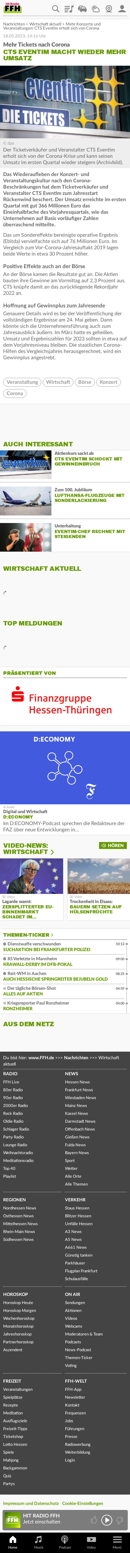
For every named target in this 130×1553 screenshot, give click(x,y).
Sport (70, 1161)
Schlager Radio (16, 1129)
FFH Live (11, 1082)
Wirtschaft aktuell (45, 24)
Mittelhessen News (20, 1224)
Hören (116, 846)
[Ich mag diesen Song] (94, 1520)
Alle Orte (73, 1177)
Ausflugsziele (15, 1421)
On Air (72, 1294)
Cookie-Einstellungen (82, 1503)
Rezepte (10, 1405)
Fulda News (75, 1145)
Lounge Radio (15, 1145)
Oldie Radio (13, 1122)
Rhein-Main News (19, 1232)
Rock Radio (13, 1114)
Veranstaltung (22, 382)
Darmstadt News (80, 1122)
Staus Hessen (77, 1208)
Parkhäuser (75, 1263)
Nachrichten (14, 24)
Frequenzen (75, 1413)
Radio (10, 1074)
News (71, 1074)
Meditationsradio (18, 1161)
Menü (117, 1547)
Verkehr (75, 1200)
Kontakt (72, 1405)
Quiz (7, 1476)
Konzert (108, 382)
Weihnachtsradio (18, 1153)
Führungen (74, 1429)
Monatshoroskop (18, 1326)
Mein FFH (122, 6)
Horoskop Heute (18, 1303)
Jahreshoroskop (17, 1334)
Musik (39, 1547)
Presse (71, 1437)
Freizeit (12, 1381)
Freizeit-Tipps (15, 1429)
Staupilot (82, 6)
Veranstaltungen (17, 1390)
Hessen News (77, 1082)
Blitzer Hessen (78, 1216)
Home (12, 1547)
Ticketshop (13, 1437)
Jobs (69, 1421)
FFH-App (73, 1390)
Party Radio (13, 1137)
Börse (85, 382)
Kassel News (76, 1114)
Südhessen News (18, 1240)
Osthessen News (18, 1216)
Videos (71, 1319)
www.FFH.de (41, 1058)
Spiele (8, 1453)
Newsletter (75, 1398)
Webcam (109, 6)
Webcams (73, 1326)
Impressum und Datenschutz (31, 1503)
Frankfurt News (79, 1090)
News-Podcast (78, 1350)
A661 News (76, 1248)
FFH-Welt (76, 1381)
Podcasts (73, 1342)
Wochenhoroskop (18, 1319)
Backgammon (15, 1468)
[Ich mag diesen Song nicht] (119, 1520)
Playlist (69, 6)
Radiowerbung (78, 1445)
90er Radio (13, 1098)
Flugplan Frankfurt (81, 1271)
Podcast (65, 1547)
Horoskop (15, 1294)
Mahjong (11, 1460)
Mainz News (76, 1106)
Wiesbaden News (80, 1098)
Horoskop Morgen (19, 1311)
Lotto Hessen (15, 1445)
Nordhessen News (19, 1208)
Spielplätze (12, 1398)
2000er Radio (15, 1106)
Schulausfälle (76, 1279)
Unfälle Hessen (78, 1224)
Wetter (95, 6)
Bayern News (77, 1153)
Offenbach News (80, 1129)
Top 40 (9, 1169)
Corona (15, 393)
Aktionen (73, 1311)
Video (91, 1547)
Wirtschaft (58, 382)
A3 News (73, 1232)
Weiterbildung (77, 1453)
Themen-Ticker (26, 935)
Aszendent (12, 1350)
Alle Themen (76, 1184)
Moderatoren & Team (84, 1334)
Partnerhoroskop (18, 1342)
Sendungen (75, 1303)
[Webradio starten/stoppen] (106, 1520)
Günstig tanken (78, 1255)
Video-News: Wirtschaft (25, 849)
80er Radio (13, 1090)
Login (70, 1460)
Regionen (14, 1200)
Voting (71, 1366)
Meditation (13, 1413)
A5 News (73, 1240)
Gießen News (77, 1137)
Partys (9, 1484)
